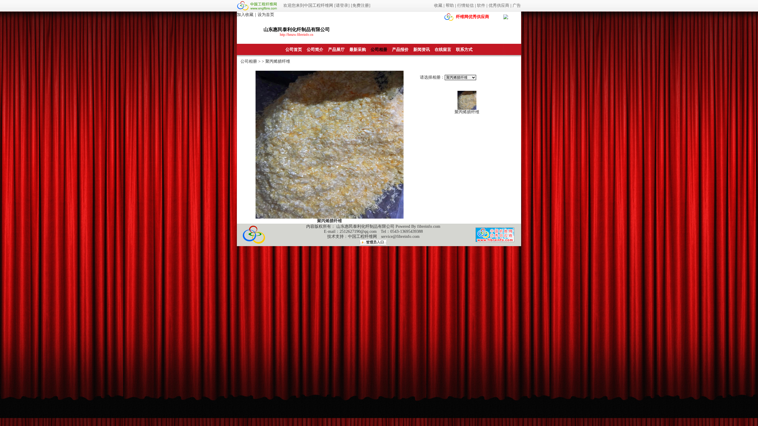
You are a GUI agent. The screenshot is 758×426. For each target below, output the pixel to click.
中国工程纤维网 (362, 236)
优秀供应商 (499, 5)
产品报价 (400, 49)
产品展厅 (336, 49)
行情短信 (465, 5)
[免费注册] (360, 5)
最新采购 (357, 49)
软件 (481, 5)
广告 (517, 5)
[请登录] (342, 5)
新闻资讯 (421, 49)
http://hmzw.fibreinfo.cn (296, 35)
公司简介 (315, 49)
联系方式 (464, 49)
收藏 (438, 5)
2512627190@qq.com (358, 231)
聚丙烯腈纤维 (467, 112)
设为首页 (266, 14)
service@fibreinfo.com (400, 236)
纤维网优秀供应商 (472, 16)
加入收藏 (245, 14)
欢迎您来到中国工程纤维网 (308, 5)
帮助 (450, 5)
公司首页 (293, 49)
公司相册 (379, 49)
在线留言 (443, 49)
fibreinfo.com (428, 226)
